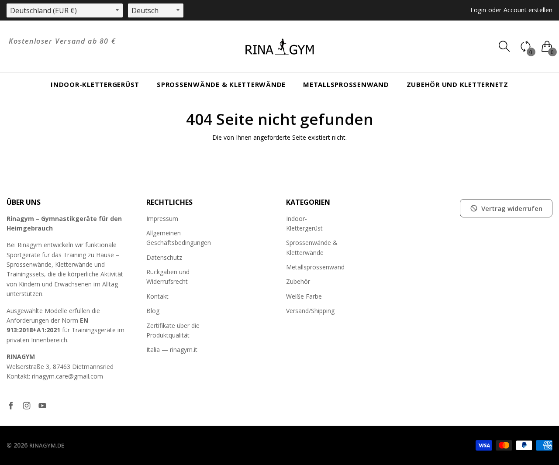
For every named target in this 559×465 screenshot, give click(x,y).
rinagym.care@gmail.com (67, 376)
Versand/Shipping (310, 311)
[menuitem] (95, 84)
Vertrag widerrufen (511, 208)
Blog (152, 311)
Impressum (162, 218)
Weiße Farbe (304, 296)
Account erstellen (528, 10)
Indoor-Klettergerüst (95, 84)
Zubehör (298, 281)
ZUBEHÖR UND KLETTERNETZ (457, 84)
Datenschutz (164, 257)
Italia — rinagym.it (171, 349)
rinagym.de (46, 445)
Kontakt (157, 296)
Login (478, 10)
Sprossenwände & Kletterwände (221, 84)
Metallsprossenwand (346, 84)
